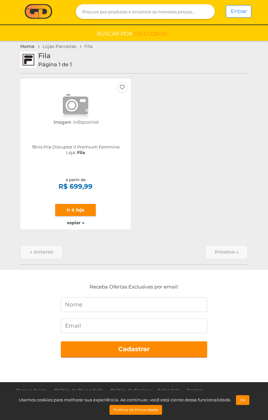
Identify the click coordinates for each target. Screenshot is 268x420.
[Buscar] (206, 11)
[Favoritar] (122, 87)
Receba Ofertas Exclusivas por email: (134, 287)
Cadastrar (134, 349)
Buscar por (132, 34)
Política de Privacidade (135, 409)
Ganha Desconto (38, 12)
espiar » (75, 222)
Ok (242, 399)
